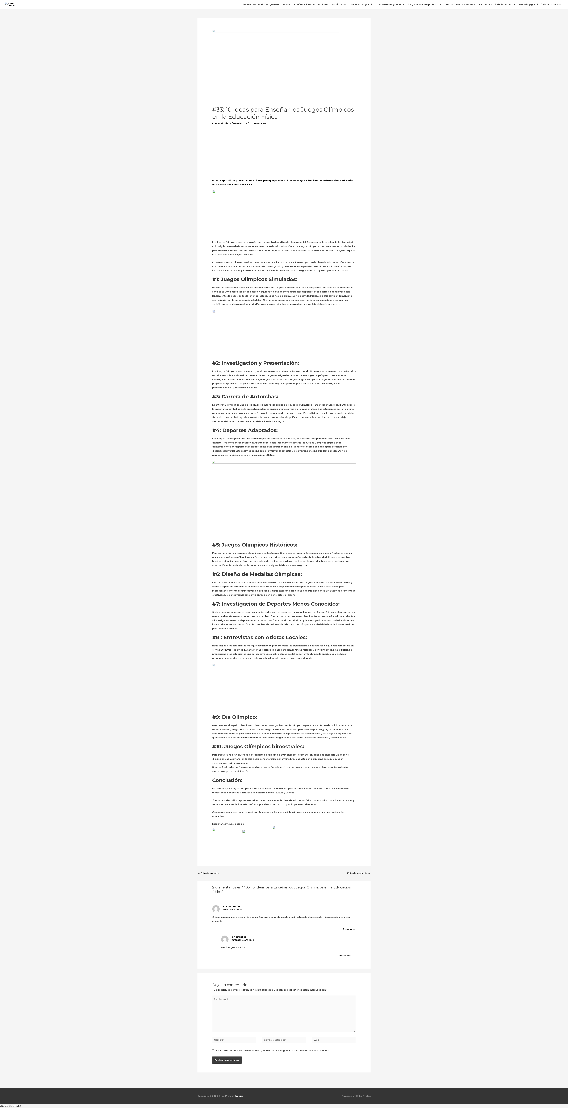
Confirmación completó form (311, 4)
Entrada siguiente (358, 873)
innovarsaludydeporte (391, 4)
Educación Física (221, 123)
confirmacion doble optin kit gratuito (353, 4)
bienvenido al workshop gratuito (260, 4)
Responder (349, 929)
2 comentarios (257, 123)
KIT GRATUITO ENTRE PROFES (457, 4)
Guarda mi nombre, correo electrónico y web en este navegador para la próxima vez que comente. (273, 1050)
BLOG (286, 4)
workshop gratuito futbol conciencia (540, 4)
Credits (239, 1096)
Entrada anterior (208, 873)
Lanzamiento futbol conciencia (497, 4)
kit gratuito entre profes (422, 4)
